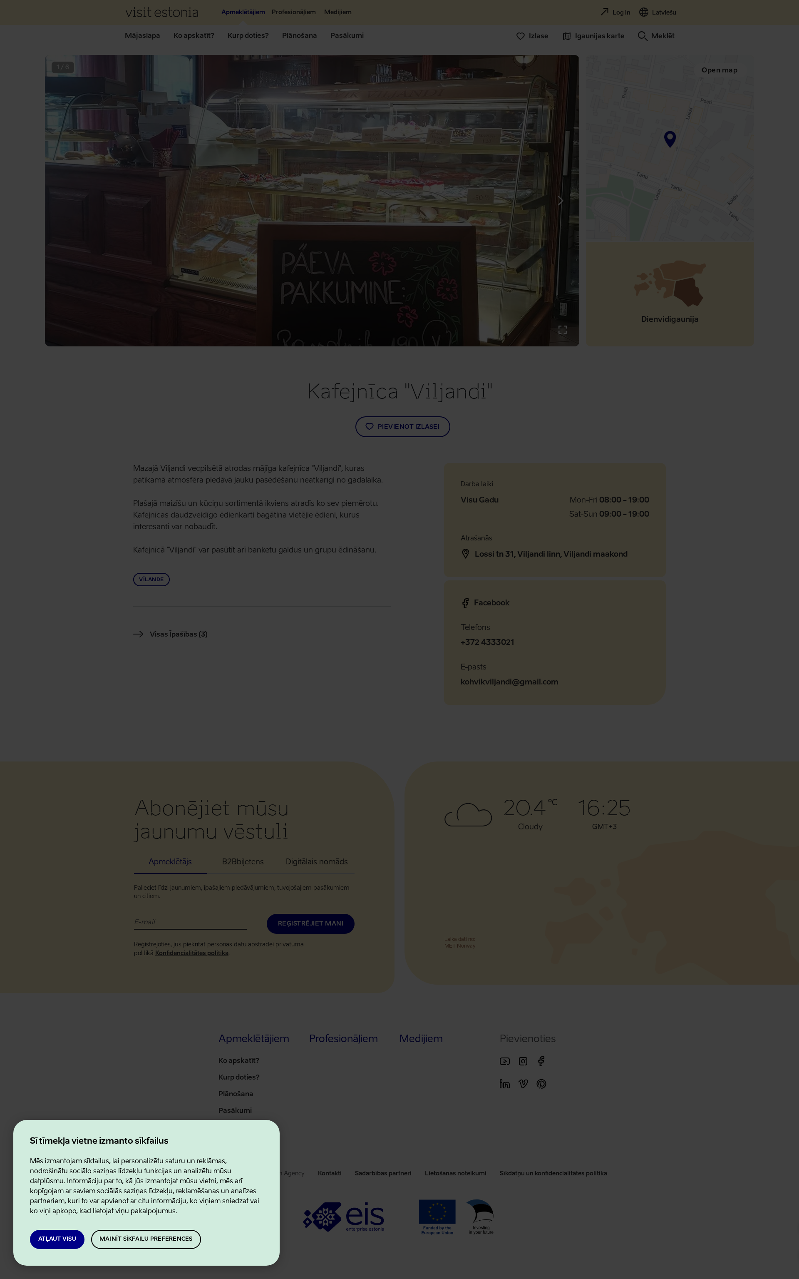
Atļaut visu (57, 1239)
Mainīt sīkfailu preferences (146, 1239)
